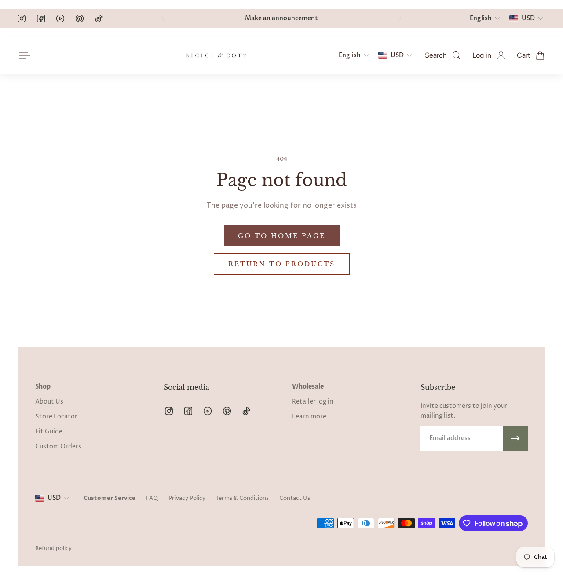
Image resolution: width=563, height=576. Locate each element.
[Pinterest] (79, 18)
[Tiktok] (99, 18)
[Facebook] (41, 18)
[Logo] (216, 55)
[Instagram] (21, 18)
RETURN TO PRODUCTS (281, 264)
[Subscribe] (515, 438)
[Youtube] (60, 18)
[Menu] (23, 55)
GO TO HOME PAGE (281, 236)
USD (54, 498)
